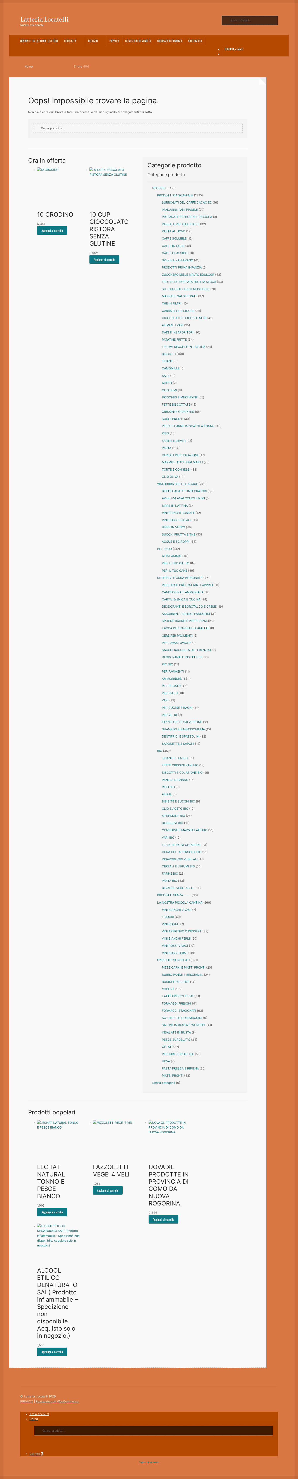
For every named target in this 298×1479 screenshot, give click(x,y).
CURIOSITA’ (70, 41)
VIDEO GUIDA (195, 41)
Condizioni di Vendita (138, 41)
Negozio (93, 41)
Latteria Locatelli (44, 19)
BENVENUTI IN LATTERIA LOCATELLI (39, 41)
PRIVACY (114, 41)
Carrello (36, 1453)
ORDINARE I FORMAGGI (169, 41)
